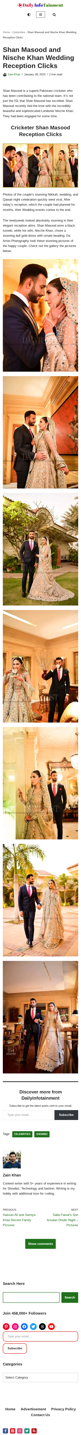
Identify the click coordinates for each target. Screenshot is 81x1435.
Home (6, 32)
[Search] (54, 14)
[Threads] (42, 1326)
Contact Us (40, 1415)
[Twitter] (33, 1326)
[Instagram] (15, 1326)
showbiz (42, 1134)
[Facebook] (24, 1326)
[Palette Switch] (29, 14)
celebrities (22, 1134)
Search (70, 1297)
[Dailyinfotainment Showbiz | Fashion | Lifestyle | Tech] (40, 5)
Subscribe (66, 1114)
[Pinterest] (6, 1326)
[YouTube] (51, 1326)
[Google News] (34, 1431)
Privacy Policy (63, 1409)
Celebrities (18, 32)
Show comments (40, 1244)
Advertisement (33, 1409)
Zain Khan (14, 74)
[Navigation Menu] (40, 14)
